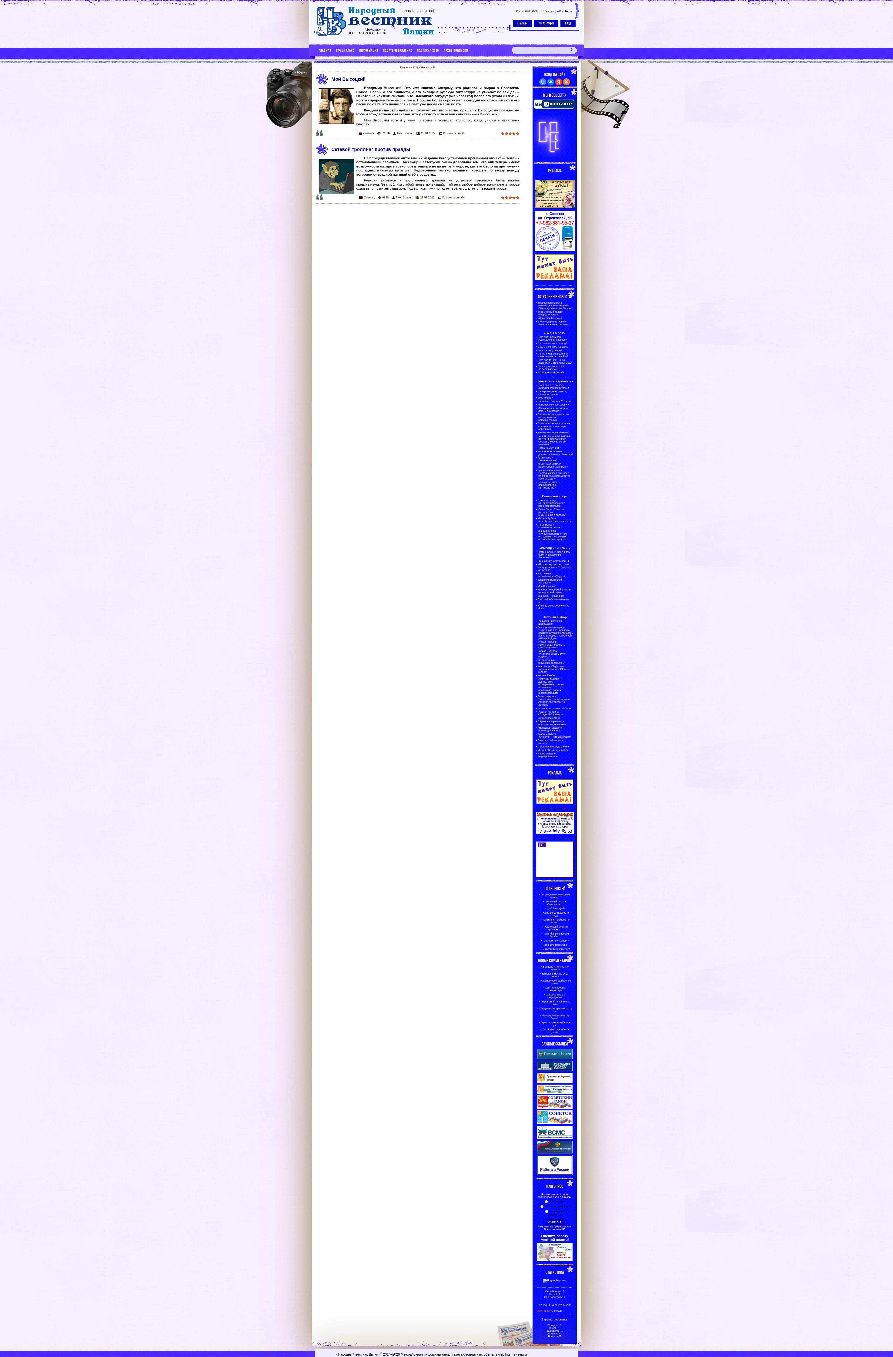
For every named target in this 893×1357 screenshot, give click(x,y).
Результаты (545, 1226)
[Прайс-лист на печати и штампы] (555, 250)
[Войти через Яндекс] (558, 81)
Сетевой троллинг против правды (370, 149)
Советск (368, 133)
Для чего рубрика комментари (556, 989)
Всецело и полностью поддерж (556, 968)
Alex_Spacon (405, 133)
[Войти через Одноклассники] (566, 81)
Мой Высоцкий (348, 79)
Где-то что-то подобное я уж (555, 1024)
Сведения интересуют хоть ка (556, 1010)
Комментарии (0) (454, 133)
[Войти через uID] (542, 81)
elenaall (557, 1310)
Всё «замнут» (557, 1201)
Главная (522, 23)
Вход (568, 23)
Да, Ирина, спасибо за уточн (556, 1031)
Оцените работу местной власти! (555, 1238)
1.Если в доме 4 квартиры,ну (555, 996)
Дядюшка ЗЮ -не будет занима (556, 975)
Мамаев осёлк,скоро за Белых (556, 1017)
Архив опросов (562, 1226)
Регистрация (546, 23)
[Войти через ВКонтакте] (550, 81)
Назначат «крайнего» (557, 1206)
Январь (425, 67)
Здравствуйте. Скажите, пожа (555, 1003)
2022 (415, 67)
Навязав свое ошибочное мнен (556, 982)
